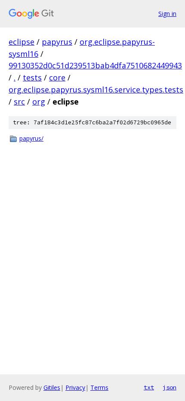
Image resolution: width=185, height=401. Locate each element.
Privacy (75, 387)
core (57, 77)
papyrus (57, 42)
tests (32, 77)
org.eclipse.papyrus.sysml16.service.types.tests (96, 89)
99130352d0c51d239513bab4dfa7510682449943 (95, 65)
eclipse (21, 42)
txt (149, 387)
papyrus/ (31, 138)
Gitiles (51, 387)
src (19, 101)
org (38, 101)
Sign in (167, 13)
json (169, 387)
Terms (99, 387)
